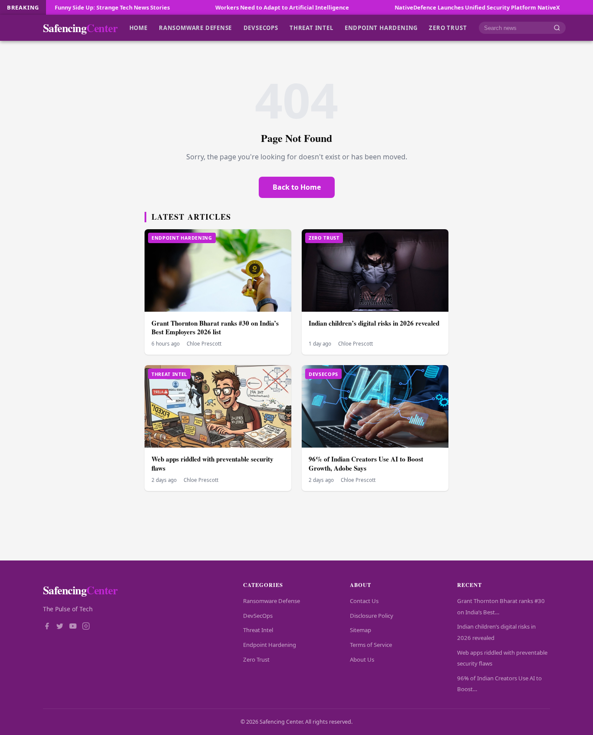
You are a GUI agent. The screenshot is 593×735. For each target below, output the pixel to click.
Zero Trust (448, 28)
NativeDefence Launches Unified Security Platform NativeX (450, 7)
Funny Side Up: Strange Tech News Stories (85, 7)
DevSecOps (261, 28)
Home (138, 28)
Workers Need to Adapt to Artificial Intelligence (255, 7)
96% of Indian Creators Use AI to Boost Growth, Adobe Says (366, 463)
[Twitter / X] (60, 627)
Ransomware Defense (195, 28)
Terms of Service (371, 645)
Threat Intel (311, 28)
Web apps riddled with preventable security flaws (212, 463)
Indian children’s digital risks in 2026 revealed (374, 323)
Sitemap (360, 630)
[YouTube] (73, 627)
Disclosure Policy (371, 616)
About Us (362, 659)
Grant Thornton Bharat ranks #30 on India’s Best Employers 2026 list (215, 327)
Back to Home (297, 187)
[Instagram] (86, 627)
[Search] (557, 28)
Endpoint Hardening (381, 28)
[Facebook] (47, 627)
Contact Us (364, 601)
